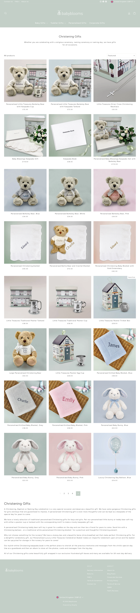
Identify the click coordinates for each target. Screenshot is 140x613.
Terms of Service (113, 584)
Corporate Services (114, 577)
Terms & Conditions (94, 580)
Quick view (25, 99)
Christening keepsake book (32, 546)
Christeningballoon (12, 530)
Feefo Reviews (112, 591)
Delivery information (95, 570)
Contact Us (8, 1)
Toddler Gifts (57, 23)
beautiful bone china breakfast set (83, 535)
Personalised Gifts (77, 23)
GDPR (109, 587)
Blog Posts (111, 574)
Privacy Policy (112, 580)
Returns (90, 574)
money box (57, 535)
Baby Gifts (40, 23)
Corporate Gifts (97, 23)
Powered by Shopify (70, 605)
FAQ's (17, 1)
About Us (25, 1)
